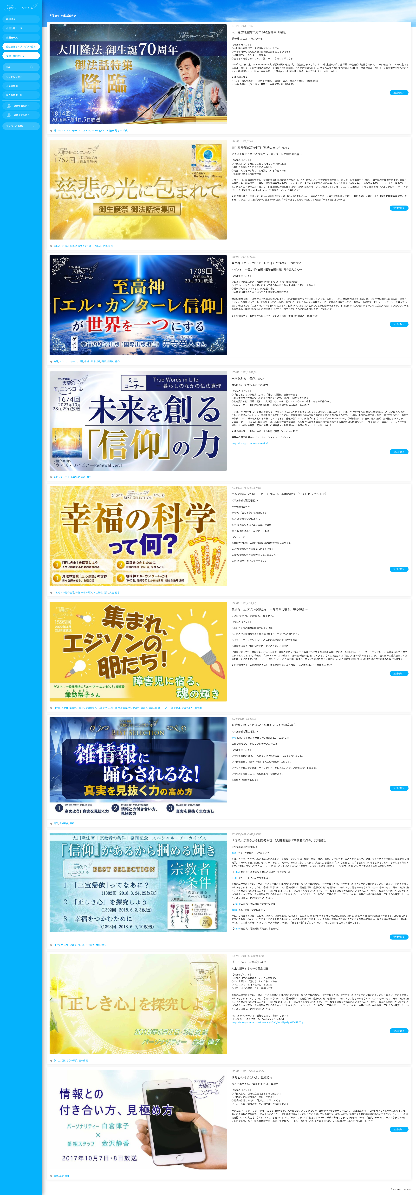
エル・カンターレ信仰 (92, 130)
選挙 (56, 1175)
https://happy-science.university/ (250, 443)
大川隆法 (109, 130)
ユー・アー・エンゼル (169, 707)
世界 (81, 361)
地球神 (118, 130)
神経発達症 (134, 707)
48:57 (237, 928)
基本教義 (83, 1060)
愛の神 (57, 130)
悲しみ (98, 245)
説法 (105, 245)
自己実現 (58, 945)
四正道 (81, 945)
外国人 (110, 361)
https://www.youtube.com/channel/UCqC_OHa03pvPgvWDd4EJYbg (268, 1022)
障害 (151, 707)
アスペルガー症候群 (192, 707)
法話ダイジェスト (84, 245)
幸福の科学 (86, 592)
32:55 (237, 903)
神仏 (103, 945)
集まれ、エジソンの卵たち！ (84, 707)
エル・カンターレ (71, 130)
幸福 (66, 945)
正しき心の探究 (70, 1060)
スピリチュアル (62, 477)
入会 (111, 592)
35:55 (234, 909)
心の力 (57, 1060)
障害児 (144, 707)
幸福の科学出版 (92, 361)
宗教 (83, 477)
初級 (77, 592)
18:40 (234, 878)
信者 (117, 592)
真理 (56, 823)
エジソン (104, 707)
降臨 (125, 130)
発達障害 (122, 707)
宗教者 (73, 945)
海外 (56, 361)
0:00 (234, 737)
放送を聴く (399, 92)
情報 (72, 823)
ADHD (113, 707)
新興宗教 (75, 477)
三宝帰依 (98, 592)
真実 (61, 1175)
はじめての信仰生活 (64, 592)
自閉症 (57, 707)
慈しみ (57, 245)
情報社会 (63, 823)
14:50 (237, 872)
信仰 (117, 361)
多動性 (65, 707)
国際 (103, 361)
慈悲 (110, 245)
